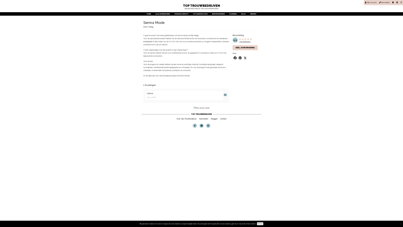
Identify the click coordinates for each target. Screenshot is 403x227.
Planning (233, 14)
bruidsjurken (148, 42)
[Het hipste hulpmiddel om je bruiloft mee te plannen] (201, 108)
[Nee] (400, 224)
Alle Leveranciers (163, 14)
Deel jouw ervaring (245, 48)
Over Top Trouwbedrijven (187, 119)
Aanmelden (203, 119)
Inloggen (214, 119)
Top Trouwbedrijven (201, 7)
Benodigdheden (218, 14)
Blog (243, 14)
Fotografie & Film (200, 14)
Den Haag (194, 35)
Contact (223, 119)
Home (149, 14)
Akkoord (260, 224)
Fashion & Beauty (181, 14)
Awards (253, 14)
